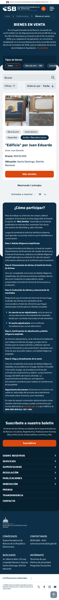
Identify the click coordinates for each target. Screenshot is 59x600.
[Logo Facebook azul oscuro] (44, 587)
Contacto (9, 501)
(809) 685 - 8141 (38, 540)
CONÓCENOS (10, 536)
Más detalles (30, 174)
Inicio (7, 16)
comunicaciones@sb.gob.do (43, 543)
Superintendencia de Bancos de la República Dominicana (18, 586)
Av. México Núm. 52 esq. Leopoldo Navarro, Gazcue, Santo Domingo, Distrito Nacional (15, 564)
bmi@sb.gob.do (30, 406)
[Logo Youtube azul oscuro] (55, 587)
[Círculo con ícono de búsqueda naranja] (43, 9)
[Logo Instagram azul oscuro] (49, 587)
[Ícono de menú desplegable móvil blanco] (52, 8)
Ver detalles (42, 48)
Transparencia (13, 495)
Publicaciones (22, 16)
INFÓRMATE (37, 555)
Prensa (8, 490)
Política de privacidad (40, 562)
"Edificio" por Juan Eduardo (28, 145)
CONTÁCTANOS (38, 536)
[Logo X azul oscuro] (39, 587)
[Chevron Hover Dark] (51, 2)
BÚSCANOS (9, 555)
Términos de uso (38, 559)
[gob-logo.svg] (15, 522)
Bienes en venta (42, 16)
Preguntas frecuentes (40, 565)
